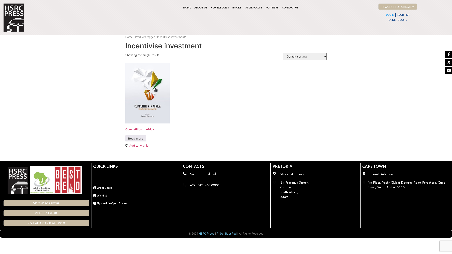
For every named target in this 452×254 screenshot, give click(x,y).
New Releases (220, 7)
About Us (200, 7)
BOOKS (236, 7)
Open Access (253, 7)
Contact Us (290, 7)
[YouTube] (448, 70)
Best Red (231, 233)
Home (129, 37)
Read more (135, 138)
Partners (272, 7)
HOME (187, 7)
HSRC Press (206, 233)
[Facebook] (448, 54)
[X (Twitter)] (448, 62)
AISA (219, 233)
